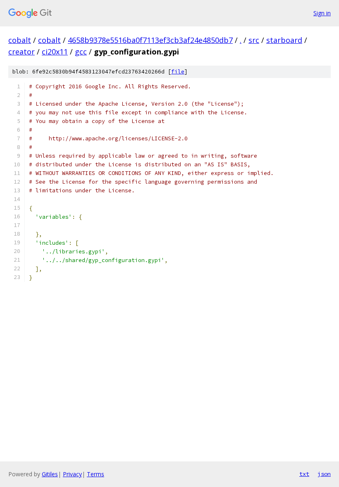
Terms (95, 474)
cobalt (19, 40)
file (177, 71)
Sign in (322, 13)
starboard (284, 40)
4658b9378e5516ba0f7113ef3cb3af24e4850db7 (150, 40)
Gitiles (50, 474)
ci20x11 (55, 52)
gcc (81, 52)
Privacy (72, 474)
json (324, 474)
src (253, 40)
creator (21, 52)
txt (304, 474)
